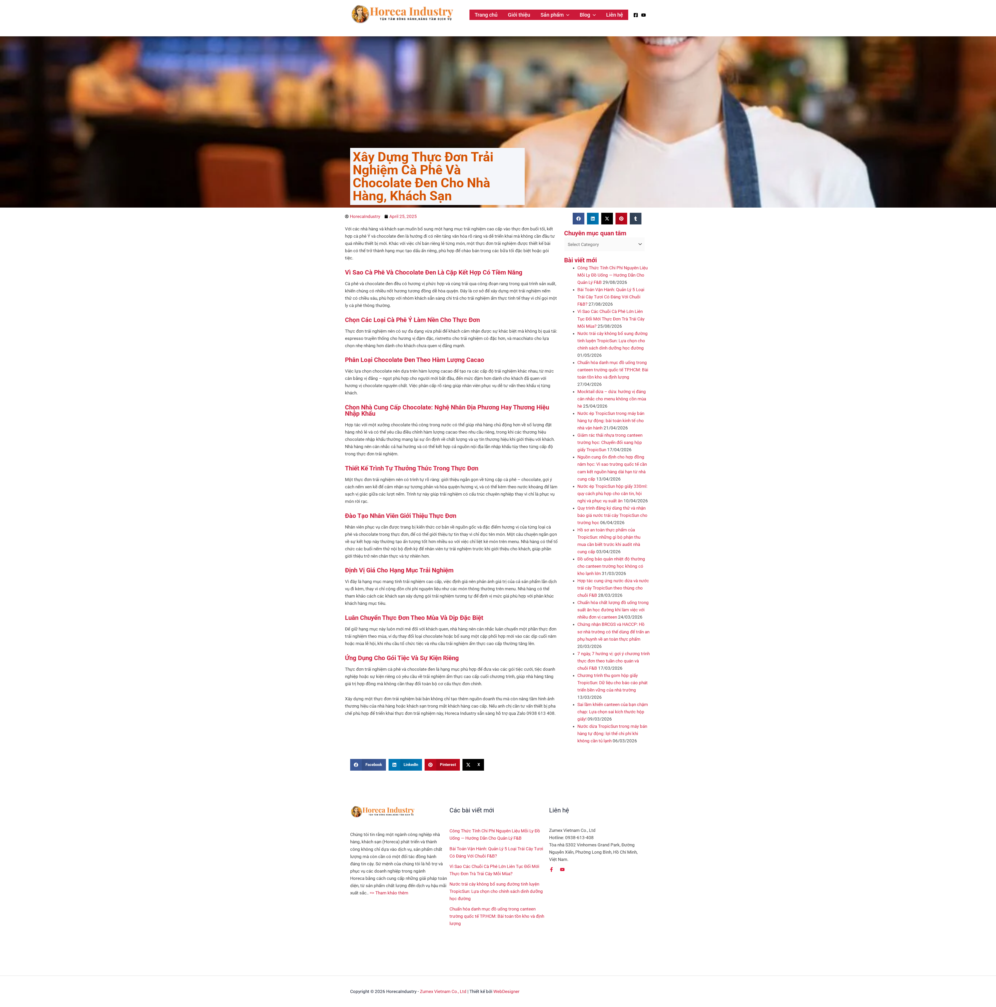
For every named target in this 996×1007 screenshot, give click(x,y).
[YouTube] (643, 15)
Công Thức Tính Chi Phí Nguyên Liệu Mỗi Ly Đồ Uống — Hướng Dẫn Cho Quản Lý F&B (612, 275)
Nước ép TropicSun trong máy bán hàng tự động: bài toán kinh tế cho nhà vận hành (610, 420)
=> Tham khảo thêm (389, 892)
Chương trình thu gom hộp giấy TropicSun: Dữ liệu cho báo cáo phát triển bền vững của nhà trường (612, 683)
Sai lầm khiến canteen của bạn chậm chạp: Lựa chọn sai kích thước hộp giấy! (612, 712)
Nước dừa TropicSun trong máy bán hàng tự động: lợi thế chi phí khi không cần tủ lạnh (612, 733)
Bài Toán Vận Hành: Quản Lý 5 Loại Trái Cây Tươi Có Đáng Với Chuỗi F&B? (610, 297)
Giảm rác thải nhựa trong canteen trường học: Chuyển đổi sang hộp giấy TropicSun (609, 442)
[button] (566, 15)
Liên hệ (614, 15)
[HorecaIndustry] (402, 14)
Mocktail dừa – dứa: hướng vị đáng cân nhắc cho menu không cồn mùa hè (611, 399)
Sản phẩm (552, 15)
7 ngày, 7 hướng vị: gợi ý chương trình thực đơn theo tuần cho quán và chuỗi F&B (613, 661)
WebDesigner (506, 991)
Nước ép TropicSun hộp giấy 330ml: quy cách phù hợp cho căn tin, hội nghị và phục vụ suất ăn (612, 493)
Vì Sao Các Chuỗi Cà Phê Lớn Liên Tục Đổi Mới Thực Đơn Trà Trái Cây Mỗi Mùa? (611, 318)
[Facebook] (635, 15)
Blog (585, 15)
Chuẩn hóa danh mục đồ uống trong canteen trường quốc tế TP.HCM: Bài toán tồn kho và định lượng (612, 370)
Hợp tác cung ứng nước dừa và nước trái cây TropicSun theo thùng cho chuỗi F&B (613, 588)
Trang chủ (486, 15)
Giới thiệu (519, 15)
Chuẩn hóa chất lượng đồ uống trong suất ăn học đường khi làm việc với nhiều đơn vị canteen (613, 610)
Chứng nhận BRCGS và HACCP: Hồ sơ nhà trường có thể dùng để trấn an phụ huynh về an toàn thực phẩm (613, 631)
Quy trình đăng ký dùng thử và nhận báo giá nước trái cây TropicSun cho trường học (612, 515)
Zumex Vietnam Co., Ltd (443, 991)
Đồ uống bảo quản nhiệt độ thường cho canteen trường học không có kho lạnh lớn (611, 566)
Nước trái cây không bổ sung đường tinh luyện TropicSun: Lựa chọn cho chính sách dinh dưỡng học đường (612, 341)
